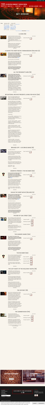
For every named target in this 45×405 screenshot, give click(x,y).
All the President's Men (21, 72)
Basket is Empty (39, 0)
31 (14, 28)
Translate (8, 396)
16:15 (31, 238)
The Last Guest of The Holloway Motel (21, 269)
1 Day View (17, 30)
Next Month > (18, 24)
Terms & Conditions (4, 391)
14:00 (32, 318)
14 (4, 27)
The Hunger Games (21, 234)
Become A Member (33, 6)
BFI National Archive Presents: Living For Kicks (21, 94)
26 (10, 28)
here (18, 57)
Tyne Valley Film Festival (5, 389)
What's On (4, 6)
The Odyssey (21, 290)
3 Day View (20, 30)
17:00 (30, 38)
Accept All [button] (34, 403)
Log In (43, 0)
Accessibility (3, 390)
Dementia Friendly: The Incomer (20, 171)
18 (7, 27)
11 (7, 26)
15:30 (31, 257)
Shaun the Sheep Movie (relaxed (21, 192)
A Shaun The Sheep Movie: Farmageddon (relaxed (21, 51)
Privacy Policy (3, 393)
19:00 (32, 76)
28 (4, 28)
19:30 (31, 259)
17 (6, 27)
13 (11, 27)
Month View (27, 30)
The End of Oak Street (20, 215)
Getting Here (3, 392)
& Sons (21, 34)
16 (5, 27)
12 (10, 27)
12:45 (30, 55)
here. (11, 177)
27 (11, 28)
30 (5, 28)
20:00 (31, 261)
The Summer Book (21, 312)
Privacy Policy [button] (26, 404)
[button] (35, 395)
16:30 (32, 220)
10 (6, 26)
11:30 (30, 175)
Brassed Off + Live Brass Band (21, 147)
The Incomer (21, 253)
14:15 (31, 196)
